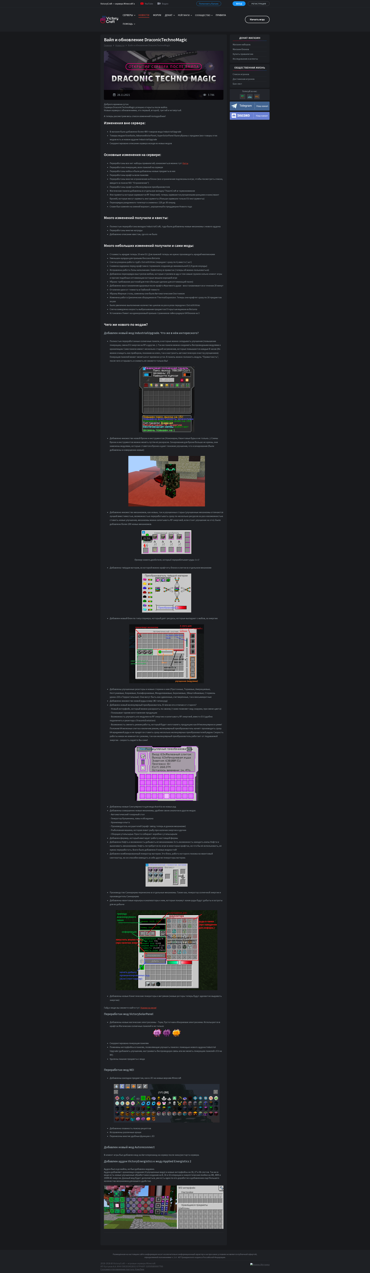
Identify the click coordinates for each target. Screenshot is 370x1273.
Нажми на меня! (148, 1007)
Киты (185, 163)
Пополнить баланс (209, 3)
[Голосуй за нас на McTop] (257, 96)
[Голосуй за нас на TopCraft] (250, 96)
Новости (119, 45)
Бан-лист (237, 83)
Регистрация (258, 3)
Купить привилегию (243, 54)
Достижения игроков (244, 79)
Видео (165, 3)
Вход (239, 3)
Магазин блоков (241, 49)
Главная (108, 45)
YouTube (149, 3)
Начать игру (257, 19)
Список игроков (241, 74)
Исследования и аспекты (245, 58)
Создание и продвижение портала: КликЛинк (122, 1269)
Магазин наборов (241, 44)
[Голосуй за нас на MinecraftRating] (242, 96)
